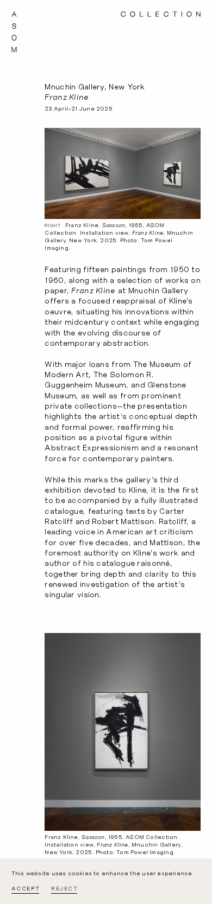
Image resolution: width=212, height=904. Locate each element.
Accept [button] (25, 889)
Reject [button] (64, 889)
